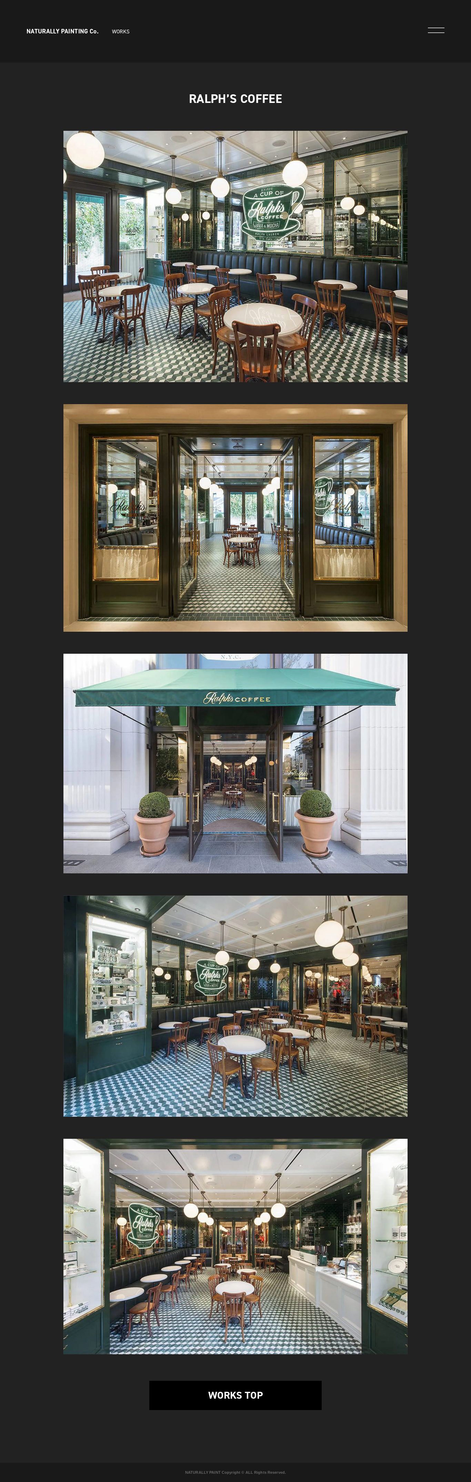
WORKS (121, 31)
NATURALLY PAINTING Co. (63, 31)
